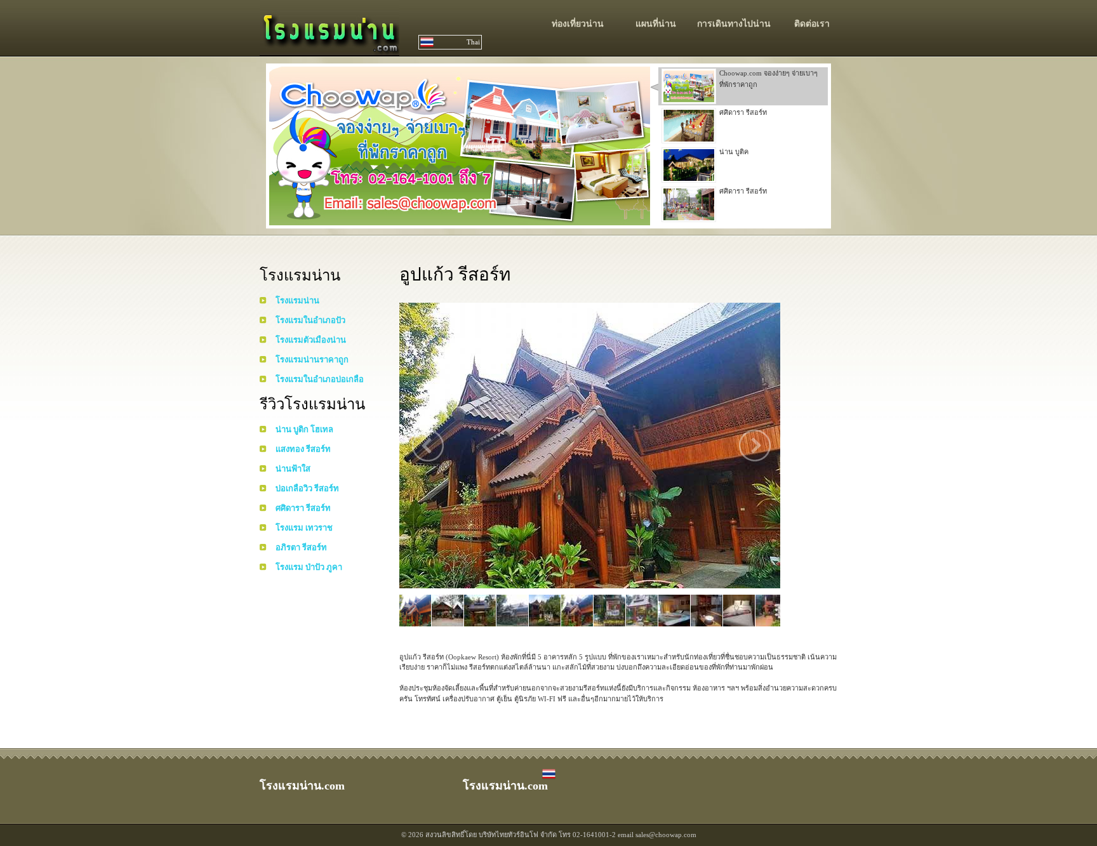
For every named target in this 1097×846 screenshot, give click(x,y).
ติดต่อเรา (812, 24)
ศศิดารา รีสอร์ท (303, 508)
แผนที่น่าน (655, 24)
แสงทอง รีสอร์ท (303, 449)
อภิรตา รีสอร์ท (301, 547)
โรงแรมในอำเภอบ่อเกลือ (320, 379)
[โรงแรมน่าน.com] (329, 49)
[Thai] (548, 778)
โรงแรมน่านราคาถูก (312, 359)
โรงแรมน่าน (297, 300)
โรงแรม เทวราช (304, 527)
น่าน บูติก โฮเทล (304, 429)
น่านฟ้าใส (293, 468)
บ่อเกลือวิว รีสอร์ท (307, 488)
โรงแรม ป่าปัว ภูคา (309, 567)
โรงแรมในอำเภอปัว (310, 320)
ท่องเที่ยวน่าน (578, 24)
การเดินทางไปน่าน (734, 24)
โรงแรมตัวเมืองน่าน (311, 339)
